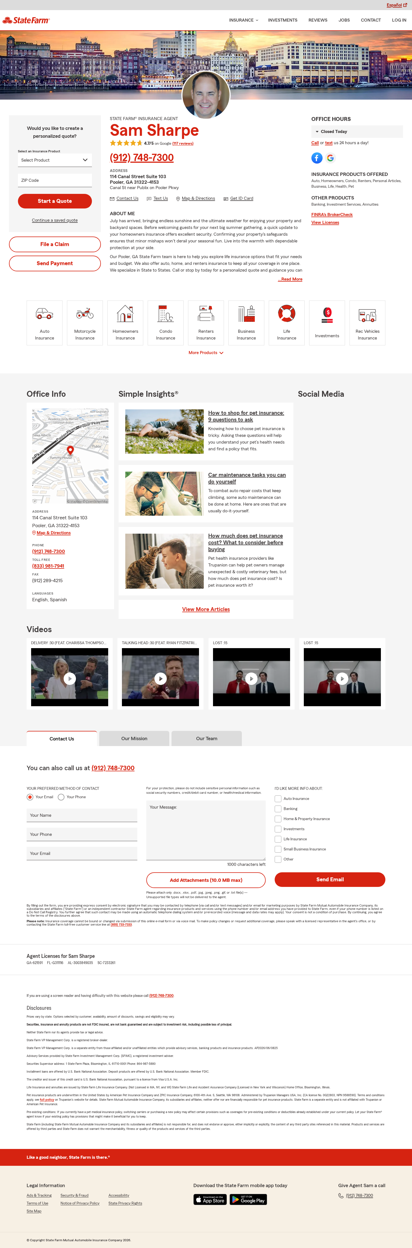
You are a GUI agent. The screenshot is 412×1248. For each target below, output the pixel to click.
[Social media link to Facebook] (317, 158)
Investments (282, 20)
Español (394, 5)
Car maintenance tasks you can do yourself (247, 478)
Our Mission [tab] (134, 738)
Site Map (34, 1211)
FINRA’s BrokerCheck (332, 214)
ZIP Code (30, 180)
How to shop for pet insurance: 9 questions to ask (246, 416)
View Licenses (325, 222)
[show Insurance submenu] (256, 20)
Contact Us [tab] (62, 738)
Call (315, 143)
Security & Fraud (75, 1195)
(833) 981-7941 (48, 565)
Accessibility (118, 1195)
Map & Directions (54, 533)
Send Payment (55, 263)
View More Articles (206, 609)
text (329, 143)
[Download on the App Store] (210, 1199)
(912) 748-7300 (142, 158)
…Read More (290, 279)
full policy (47, 1099)
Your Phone (76, 797)
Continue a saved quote (55, 220)
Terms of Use (37, 1203)
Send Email (330, 879)
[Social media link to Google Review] (330, 158)
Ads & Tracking (39, 1195)
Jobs (344, 20)
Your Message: (163, 807)
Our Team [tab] (206, 738)
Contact (371, 20)
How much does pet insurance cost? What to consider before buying (245, 542)
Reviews (318, 20)
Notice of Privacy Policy (80, 1203)
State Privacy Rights (125, 1203)
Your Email (44, 797)
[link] (26, 20)
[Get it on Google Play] (248, 1199)
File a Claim (54, 244)
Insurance (241, 20)
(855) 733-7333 (121, 924)
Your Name (40, 815)
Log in (399, 20)
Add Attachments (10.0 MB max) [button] (206, 880)
